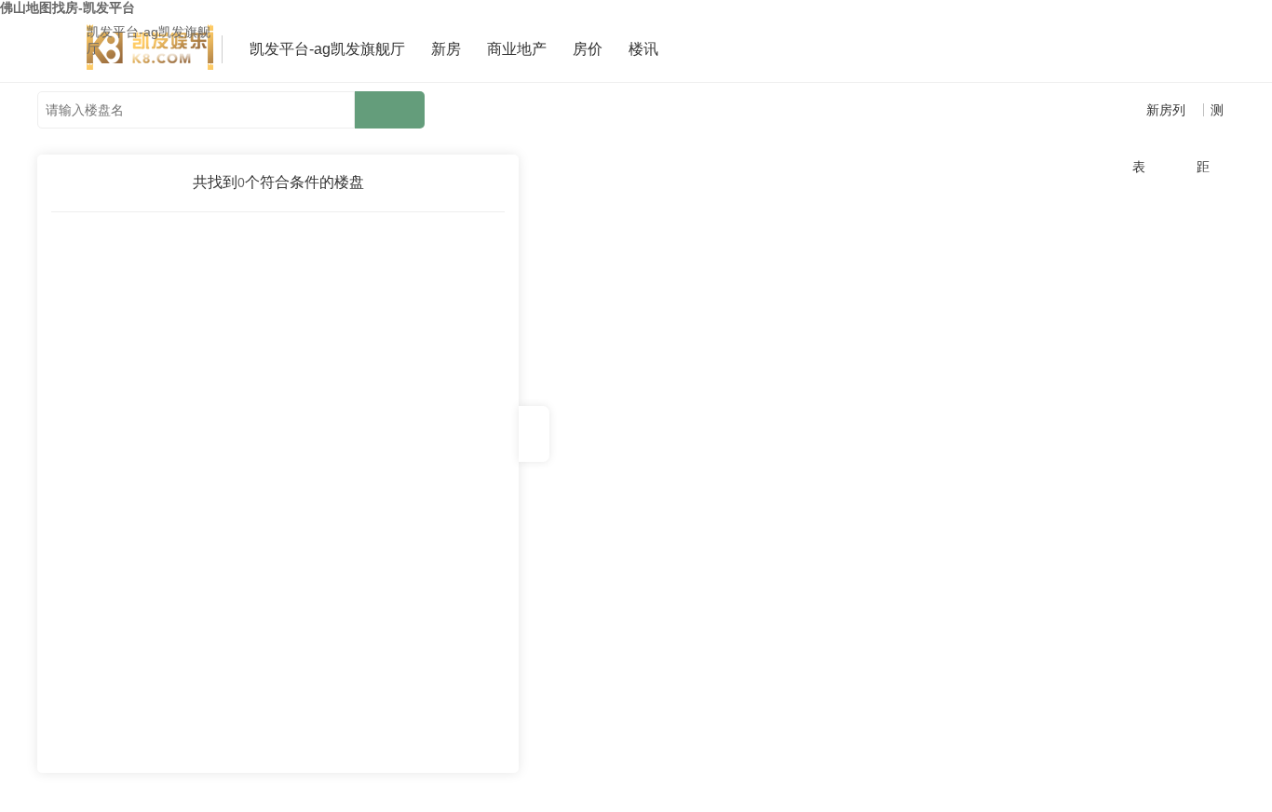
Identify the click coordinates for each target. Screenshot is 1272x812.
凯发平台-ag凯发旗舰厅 (148, 40)
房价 (587, 49)
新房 (446, 49)
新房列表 (1158, 120)
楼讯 (643, 49)
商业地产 (517, 49)
